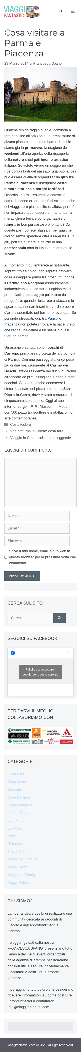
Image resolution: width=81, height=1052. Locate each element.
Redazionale (17, 844)
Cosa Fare (16, 774)
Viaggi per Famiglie (23, 875)
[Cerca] (59, 618)
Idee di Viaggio (19, 813)
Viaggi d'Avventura (23, 859)
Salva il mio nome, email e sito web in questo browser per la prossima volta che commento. (42, 557)
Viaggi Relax (18, 882)
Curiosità (15, 789)
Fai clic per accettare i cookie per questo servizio (40, 672)
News (12, 836)
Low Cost (15, 828)
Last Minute (17, 821)
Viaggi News (18, 867)
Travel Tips (16, 852)
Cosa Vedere (20, 424)
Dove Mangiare (20, 805)
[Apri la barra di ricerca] (61, 11)
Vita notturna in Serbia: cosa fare (36, 431)
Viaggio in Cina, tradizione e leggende (40, 438)
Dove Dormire (19, 797)
